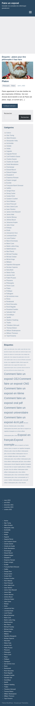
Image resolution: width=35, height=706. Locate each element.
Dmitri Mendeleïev (12, 164)
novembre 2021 (8, 507)
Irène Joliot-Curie (12, 206)
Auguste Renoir (11, 154)
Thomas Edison (11, 328)
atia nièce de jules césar (9, 351)
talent (26, 469)
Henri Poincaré (11, 204)
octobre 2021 (8, 509)
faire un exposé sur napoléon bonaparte (19, 448)
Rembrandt (10, 301)
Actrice (8, 133)
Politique (9, 291)
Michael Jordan (11, 256)
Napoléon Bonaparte (13, 264)
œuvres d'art (10, 275)
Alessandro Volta (12, 140)
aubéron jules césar (11, 359)
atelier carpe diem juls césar (24, 349)
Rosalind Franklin (12, 309)
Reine (8, 299)
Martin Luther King (12, 246)
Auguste (9, 151)
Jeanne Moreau (11, 217)
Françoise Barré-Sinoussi (14, 185)
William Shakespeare (13, 330)
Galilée (8, 188)
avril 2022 (7, 502)
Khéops (8, 227)
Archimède (10, 143)
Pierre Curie (10, 286)
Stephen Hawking (12, 320)
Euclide (8, 183)
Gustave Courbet (12, 198)
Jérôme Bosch (11, 220)
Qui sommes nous (12, 296)
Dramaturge (10, 167)
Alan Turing (10, 135)
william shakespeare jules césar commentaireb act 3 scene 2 (16, 477)
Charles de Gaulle (12, 162)
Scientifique (10, 315)
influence (6, 451)
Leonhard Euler (11, 235)
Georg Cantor (10, 193)
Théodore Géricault (12, 325)
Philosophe (6, 85)
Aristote (8, 146)
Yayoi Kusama (11, 336)
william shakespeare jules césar (12, 472)
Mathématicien (11, 249)
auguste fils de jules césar (20, 365)
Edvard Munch (11, 169)
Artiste (8, 148)
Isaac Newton (10, 209)
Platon (5, 81)
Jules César (10, 225)
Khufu (8, 230)
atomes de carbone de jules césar (23, 351)
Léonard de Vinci (12, 233)
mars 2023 (7, 500)
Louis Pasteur (10, 238)
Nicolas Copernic (12, 267)
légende (18, 464)
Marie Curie (10, 243)
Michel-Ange (10, 259)
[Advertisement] (17, 35)
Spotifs (8, 317)
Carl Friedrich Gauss (13, 156)
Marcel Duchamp (12, 241)
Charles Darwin (11, 159)
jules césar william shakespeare (19, 459)
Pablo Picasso (11, 278)
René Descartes (11, 304)
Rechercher (8, 113)
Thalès (8, 322)
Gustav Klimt (10, 196)
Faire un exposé (10, 3)
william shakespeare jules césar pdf (18, 480)
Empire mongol (11, 180)
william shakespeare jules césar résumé (15, 482)
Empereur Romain (12, 177)
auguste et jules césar (17, 362)
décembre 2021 (8, 505)
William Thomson (12, 333)
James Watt (10, 214)
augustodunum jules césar (10, 367)
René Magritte (11, 307)
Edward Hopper (11, 172)
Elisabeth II (10, 175)
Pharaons (9, 280)
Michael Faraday (11, 254)
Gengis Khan (10, 191)
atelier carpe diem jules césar (10, 349)
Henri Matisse (10, 201)
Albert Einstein (11, 138)
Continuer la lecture (9, 106)
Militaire (9, 262)
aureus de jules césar (19, 370)
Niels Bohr (9, 270)
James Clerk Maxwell (13, 212)
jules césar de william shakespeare (18, 451)
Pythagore (9, 293)
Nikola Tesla (10, 272)
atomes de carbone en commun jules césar (14, 354)
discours (26, 422)
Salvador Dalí (10, 312)
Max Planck (10, 251)
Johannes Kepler (12, 222)
